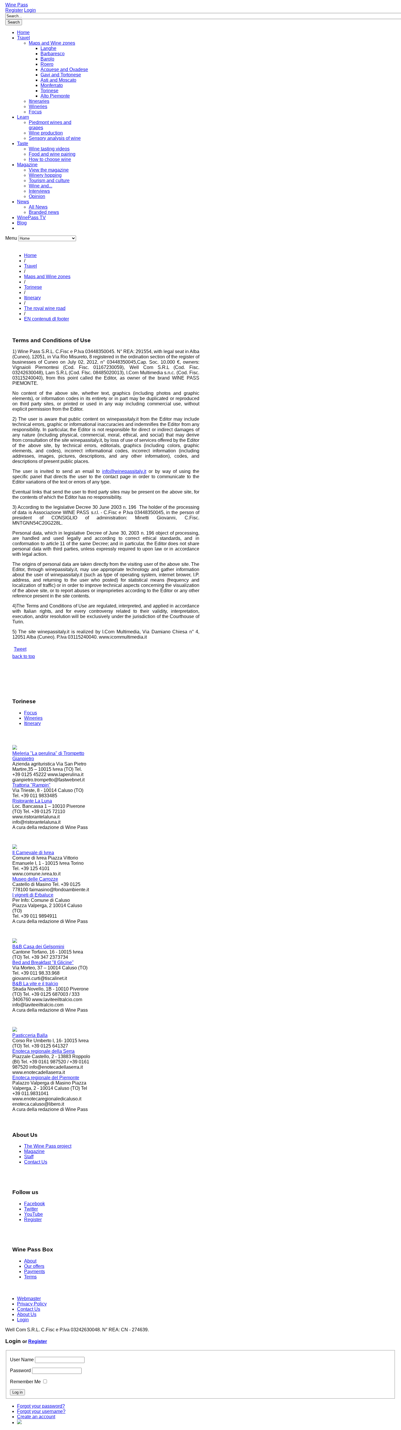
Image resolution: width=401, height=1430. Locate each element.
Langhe (48, 48)
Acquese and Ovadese (64, 69)
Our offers (34, 1266)
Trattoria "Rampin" (31, 785)
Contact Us (35, 1161)
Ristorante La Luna (32, 800)
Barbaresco (53, 53)
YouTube (33, 1214)
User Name (22, 1359)
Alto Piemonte (55, 95)
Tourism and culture (49, 180)
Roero (47, 64)
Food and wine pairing (52, 154)
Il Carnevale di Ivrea (33, 852)
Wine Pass (16, 4)
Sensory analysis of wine (55, 138)
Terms (30, 1276)
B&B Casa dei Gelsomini (38, 946)
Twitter (31, 1208)
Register (14, 10)
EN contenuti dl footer (46, 318)
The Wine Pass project (47, 1146)
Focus (35, 111)
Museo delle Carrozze (35, 879)
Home (23, 32)
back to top (23, 656)
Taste (22, 143)
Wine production (46, 132)
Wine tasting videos (49, 148)
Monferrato (52, 85)
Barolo (47, 58)
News (23, 201)
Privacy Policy (32, 1303)
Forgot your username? (41, 1411)
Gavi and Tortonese (61, 74)
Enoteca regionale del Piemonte (45, 1077)
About (30, 1260)
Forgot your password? (41, 1406)
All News (38, 206)
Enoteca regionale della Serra (43, 1051)
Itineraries (39, 101)
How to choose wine (50, 159)
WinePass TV (31, 217)
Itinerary (32, 297)
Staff (28, 1156)
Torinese (49, 90)
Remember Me (25, 1381)
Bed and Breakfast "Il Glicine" (43, 962)
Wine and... (40, 185)
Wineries (38, 106)
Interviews (39, 191)
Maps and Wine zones (52, 43)
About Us (26, 1314)
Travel (23, 37)
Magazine (27, 164)
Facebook (34, 1203)
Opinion (37, 196)
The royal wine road (44, 308)
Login (30, 10)
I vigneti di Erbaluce (32, 894)
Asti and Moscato (58, 80)
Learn (23, 117)
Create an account (36, 1416)
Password (20, 1370)
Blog (22, 222)
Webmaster (29, 1298)
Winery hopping (45, 175)
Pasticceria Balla (30, 1035)
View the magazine (49, 169)
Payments (34, 1271)
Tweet (20, 649)
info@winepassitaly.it (124, 471)
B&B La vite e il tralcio (35, 983)
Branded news (44, 212)
